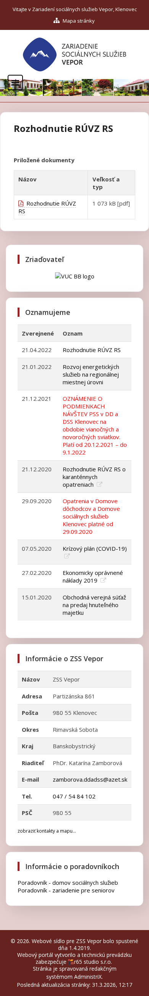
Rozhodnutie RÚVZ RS (47, 207)
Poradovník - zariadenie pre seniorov (66, 890)
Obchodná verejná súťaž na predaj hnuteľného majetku (94, 604)
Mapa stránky (78, 20)
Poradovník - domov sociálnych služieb (68, 882)
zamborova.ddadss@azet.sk (90, 779)
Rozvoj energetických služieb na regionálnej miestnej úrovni (91, 374)
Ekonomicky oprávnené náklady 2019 (93, 576)
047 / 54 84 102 (74, 796)
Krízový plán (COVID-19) (95, 548)
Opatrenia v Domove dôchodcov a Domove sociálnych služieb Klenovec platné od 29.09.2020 (91, 516)
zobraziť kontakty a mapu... (47, 831)
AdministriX (88, 976)
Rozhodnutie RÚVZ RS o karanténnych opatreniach (94, 476)
